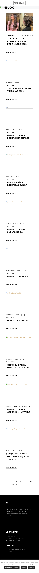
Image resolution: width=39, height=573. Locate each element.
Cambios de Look (13, 453)
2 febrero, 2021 (13, 315)
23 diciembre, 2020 (14, 450)
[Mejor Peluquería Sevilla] (19, 437)
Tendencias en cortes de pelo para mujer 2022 (17, 41)
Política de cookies (13, 540)
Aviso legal (10, 536)
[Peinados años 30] (19, 301)
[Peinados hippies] (19, 257)
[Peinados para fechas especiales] (19, 116)
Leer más (19, 570)
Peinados (10, 85)
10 (20, 481)
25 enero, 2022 (13, 82)
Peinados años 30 (17, 321)
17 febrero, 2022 (13, 35)
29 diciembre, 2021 (14, 129)
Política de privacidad (15, 538)
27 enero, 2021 (12, 359)
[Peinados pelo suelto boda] (19, 210)
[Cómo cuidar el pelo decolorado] (19, 345)
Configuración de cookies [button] (11, 567)
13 (31, 481)
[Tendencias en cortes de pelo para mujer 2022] (19, 22)
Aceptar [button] (24, 567)
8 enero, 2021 (12, 406)
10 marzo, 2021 (12, 223)
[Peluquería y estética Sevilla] (19, 163)
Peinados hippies (17, 276)
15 (17, 484)
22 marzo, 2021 (13, 176)
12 (27, 481)
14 (13, 484)
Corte (30, 35)
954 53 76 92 (12, 555)
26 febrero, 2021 (13, 270)
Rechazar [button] (31, 567)
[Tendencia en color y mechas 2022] (19, 69)
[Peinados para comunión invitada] (19, 392)
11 (23, 481)
